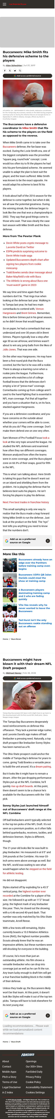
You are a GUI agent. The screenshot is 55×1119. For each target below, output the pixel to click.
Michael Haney (13, 673)
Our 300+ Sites (34, 1066)
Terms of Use (9, 1082)
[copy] (20, 71)
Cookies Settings (35, 1092)
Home (5, 639)
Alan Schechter (14, 65)
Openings (31, 1061)
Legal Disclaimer (11, 1087)
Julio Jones (9, 349)
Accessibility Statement (39, 1087)
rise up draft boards (22, 786)
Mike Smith (29, 128)
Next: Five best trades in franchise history (26, 502)
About (5, 1061)
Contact (6, 1066)
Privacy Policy (33, 1076)
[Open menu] (4, 4)
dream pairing (43, 766)
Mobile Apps (9, 1071)
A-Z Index (7, 1092)
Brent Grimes (28, 313)
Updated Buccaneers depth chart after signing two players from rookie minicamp (27, 264)
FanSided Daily (34, 1071)
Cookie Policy (33, 1082)
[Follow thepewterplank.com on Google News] (48, 541)
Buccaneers (9, 146)
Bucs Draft (15, 1042)
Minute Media (16, 1100)
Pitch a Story (9, 1076)
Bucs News (16, 639)
